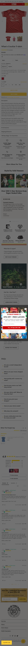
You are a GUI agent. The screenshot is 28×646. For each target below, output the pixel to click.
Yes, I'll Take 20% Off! (14, 327)
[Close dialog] (25, 309)
